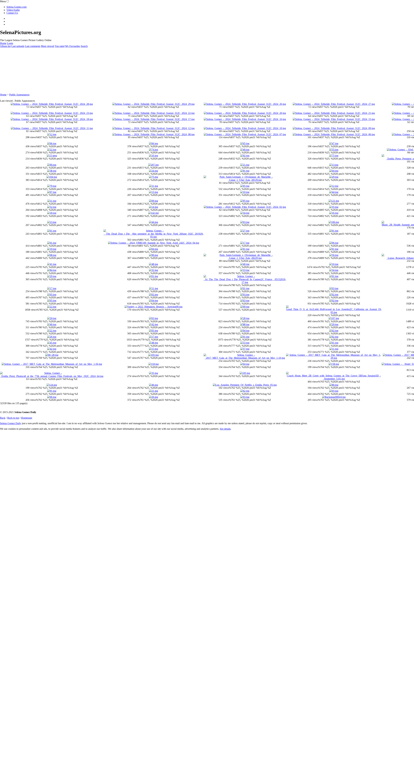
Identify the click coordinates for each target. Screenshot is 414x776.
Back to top (13, 417)
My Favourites (72, 46)
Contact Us (12, 12)
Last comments (32, 46)
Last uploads (17, 46)
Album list (5, 46)
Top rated (60, 46)
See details (225, 428)
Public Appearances (19, 94)
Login (10, 43)
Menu (3, 1)
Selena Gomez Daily (10, 423)
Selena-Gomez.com (16, 6)
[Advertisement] (97, 70)
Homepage (26, 417)
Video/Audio (13, 10)
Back (2, 417)
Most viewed (47, 46)
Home (3, 43)
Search (84, 46)
